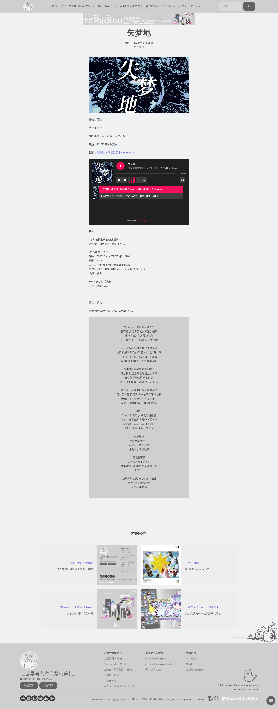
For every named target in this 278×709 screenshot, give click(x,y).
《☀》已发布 (192, 562)
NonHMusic (128, 152)
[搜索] (249, 6)
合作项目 (139, 46)
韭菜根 (190, 664)
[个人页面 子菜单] (174, 6)
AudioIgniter (144, 220)
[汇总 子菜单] (185, 6)
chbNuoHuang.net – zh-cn (160, 664)
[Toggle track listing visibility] (182, 180)
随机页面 (29, 685)
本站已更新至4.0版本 (81, 562)
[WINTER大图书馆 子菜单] (141, 6)
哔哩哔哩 (102, 152)
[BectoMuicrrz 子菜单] (115, 6)
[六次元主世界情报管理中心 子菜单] (93, 6)
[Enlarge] (184, 61)
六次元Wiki (110, 680)
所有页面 (48, 685)
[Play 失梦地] (120, 166)
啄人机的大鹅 (153, 669)
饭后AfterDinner (195, 669)
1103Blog (191, 658)
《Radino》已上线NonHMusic (76, 607)
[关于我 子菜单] (199, 6)
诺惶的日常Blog (113, 658)
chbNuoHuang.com (156, 658)
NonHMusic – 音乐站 (116, 664)
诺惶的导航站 (111, 675)
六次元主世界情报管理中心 (119, 686)
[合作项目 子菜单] (157, 6)
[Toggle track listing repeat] (144, 180)
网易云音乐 (114, 152)
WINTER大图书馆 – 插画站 (119, 669)
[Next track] (124, 180)
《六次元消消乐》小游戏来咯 (202, 607)
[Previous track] (119, 180)
